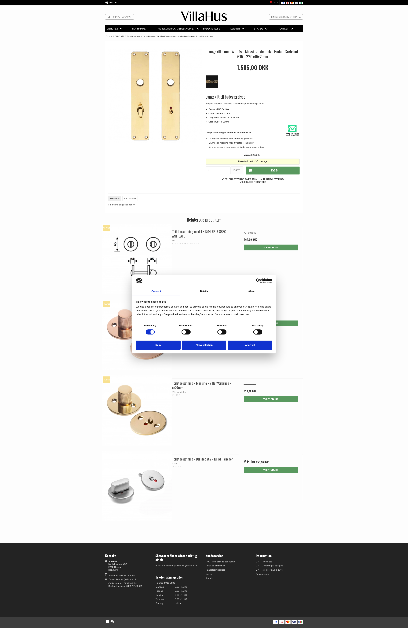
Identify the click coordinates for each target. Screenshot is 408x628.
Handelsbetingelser (215, 570)
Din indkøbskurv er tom (284, 17)
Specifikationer (130, 198)
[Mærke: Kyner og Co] (214, 83)
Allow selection (204, 345)
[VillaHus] (204, 16)
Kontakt (209, 578)
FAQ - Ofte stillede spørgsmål (220, 561)
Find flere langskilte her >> (121, 204)
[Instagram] (112, 622)
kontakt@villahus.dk (126, 579)
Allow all (250, 345)
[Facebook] (107, 622)
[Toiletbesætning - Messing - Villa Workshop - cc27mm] (137, 410)
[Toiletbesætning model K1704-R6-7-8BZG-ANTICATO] (137, 259)
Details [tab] (204, 291)
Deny (158, 345)
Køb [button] (274, 170)
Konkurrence (262, 574)
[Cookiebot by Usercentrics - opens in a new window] (258, 280)
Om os (209, 574)
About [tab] (251, 291)
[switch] (186, 331)
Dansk (275, 2)
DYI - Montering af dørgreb (269, 565)
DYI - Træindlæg (264, 561)
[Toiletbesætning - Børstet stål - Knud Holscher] (137, 486)
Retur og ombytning (216, 565)
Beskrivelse (114, 198)
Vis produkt (270, 247)
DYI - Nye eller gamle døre (269, 570)
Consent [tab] (156, 291)
